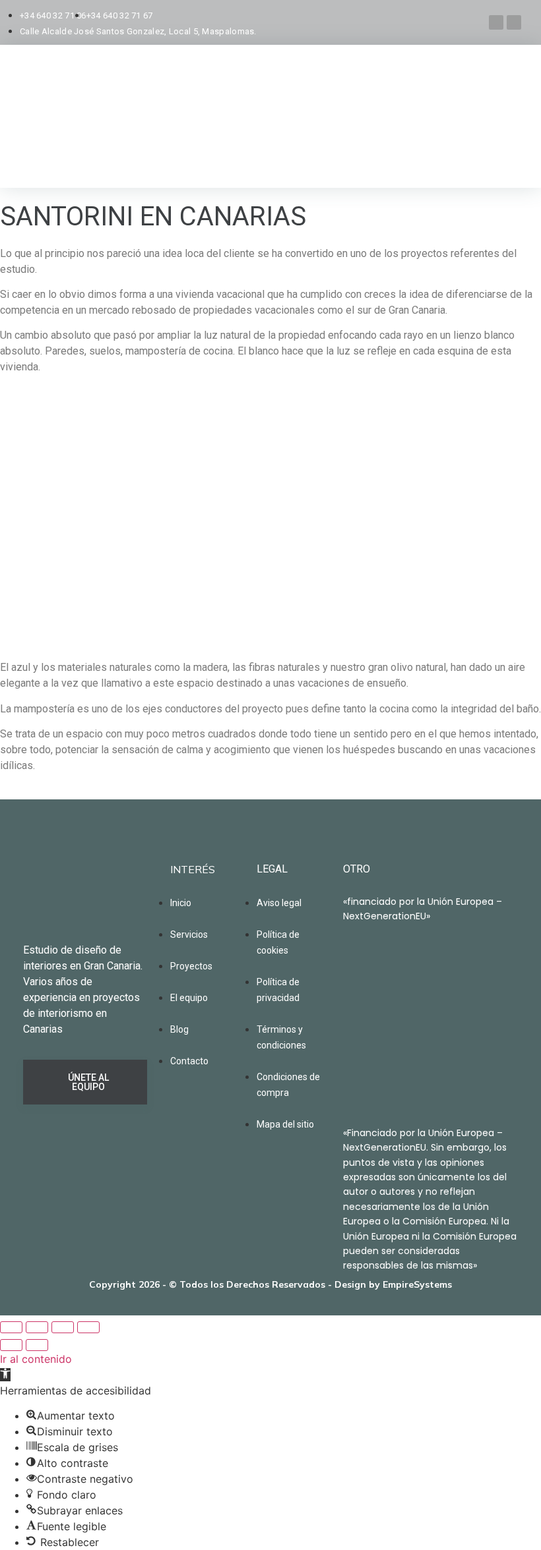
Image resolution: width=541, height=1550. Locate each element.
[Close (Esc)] (11, 1327)
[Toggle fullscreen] (62, 1327)
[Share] (37, 1327)
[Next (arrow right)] (37, 1345)
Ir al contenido (36, 1358)
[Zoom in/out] (88, 1327)
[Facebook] (514, 22)
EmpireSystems (417, 1284)
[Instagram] (496, 22)
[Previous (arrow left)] (11, 1345)
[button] (5, 1374)
